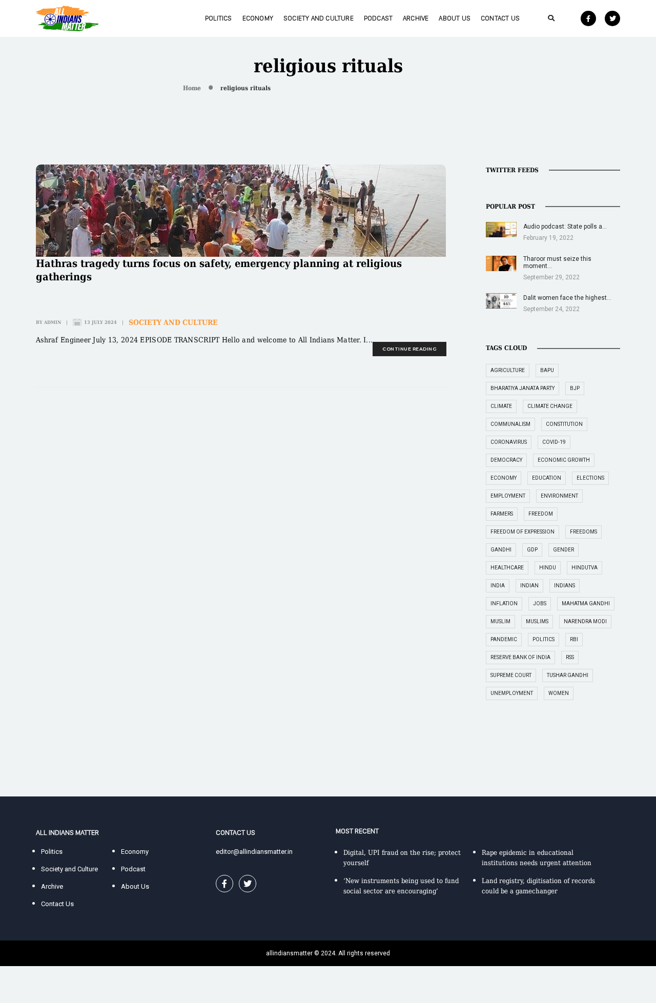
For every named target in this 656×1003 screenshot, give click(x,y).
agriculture (507, 370)
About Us (454, 18)
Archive (415, 18)
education (546, 478)
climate (501, 406)
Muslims (537, 621)
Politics (218, 18)
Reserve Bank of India (520, 657)
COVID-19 (554, 442)
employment (507, 496)
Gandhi (500, 549)
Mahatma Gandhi (586, 603)
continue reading (409, 349)
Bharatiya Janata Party (522, 388)
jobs (539, 603)
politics (543, 639)
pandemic (503, 639)
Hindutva (584, 567)
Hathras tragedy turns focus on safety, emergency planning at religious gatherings (219, 270)
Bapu (547, 370)
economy (503, 478)
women (558, 693)
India (497, 585)
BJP (575, 388)
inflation (504, 603)
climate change (549, 406)
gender (563, 549)
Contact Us (500, 18)
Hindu (547, 567)
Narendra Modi (585, 621)
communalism (510, 424)
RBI (574, 639)
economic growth (564, 460)
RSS (570, 657)
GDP (532, 549)
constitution (564, 424)
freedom (540, 514)
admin (52, 322)
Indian (529, 585)
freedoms (583, 532)
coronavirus (508, 442)
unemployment (511, 693)
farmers (501, 514)
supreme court (510, 675)
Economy (257, 18)
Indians (564, 585)
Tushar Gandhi (567, 675)
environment (559, 496)
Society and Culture (318, 18)
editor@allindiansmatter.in (254, 851)
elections (590, 478)
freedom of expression (522, 532)
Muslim (500, 621)
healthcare (507, 567)
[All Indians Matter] (67, 18)
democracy (506, 460)
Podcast (378, 18)
